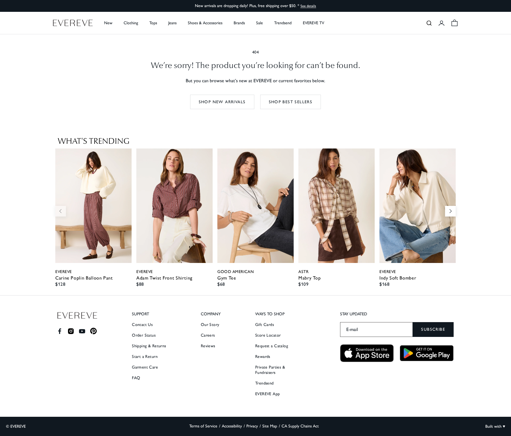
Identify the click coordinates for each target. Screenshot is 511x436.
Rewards (262, 356)
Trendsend (283, 22)
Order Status (144, 335)
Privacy (252, 426)
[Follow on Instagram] (70, 331)
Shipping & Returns (149, 345)
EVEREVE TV (313, 22)
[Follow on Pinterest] (93, 331)
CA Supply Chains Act (300, 426)
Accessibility (232, 426)
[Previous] (60, 211)
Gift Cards (264, 324)
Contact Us (142, 324)
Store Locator (268, 335)
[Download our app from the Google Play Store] (427, 353)
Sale (259, 22)
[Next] (450, 211)
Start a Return (145, 356)
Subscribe (433, 329)
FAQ (136, 377)
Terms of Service (203, 426)
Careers (208, 335)
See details (308, 6)
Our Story (210, 324)
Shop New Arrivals (222, 101)
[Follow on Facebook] (59, 331)
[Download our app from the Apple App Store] (367, 353)
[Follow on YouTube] (82, 331)
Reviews (208, 345)
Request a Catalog (271, 345)
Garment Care (145, 367)
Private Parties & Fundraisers (270, 370)
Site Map (269, 426)
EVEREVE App (267, 393)
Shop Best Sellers (291, 101)
